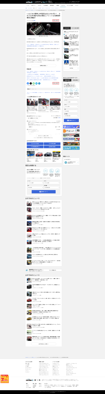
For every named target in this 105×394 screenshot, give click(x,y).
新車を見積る (53, 146)
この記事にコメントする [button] (33, 118)
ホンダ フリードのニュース (43, 373)
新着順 (59, 117)
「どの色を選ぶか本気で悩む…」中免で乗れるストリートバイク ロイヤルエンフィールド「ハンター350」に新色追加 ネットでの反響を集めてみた (46, 249)
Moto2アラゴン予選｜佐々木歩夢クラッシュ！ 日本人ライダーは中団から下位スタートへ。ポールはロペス (46, 228)
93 (57, 126)
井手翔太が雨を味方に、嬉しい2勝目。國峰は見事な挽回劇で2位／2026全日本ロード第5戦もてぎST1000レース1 (45, 311)
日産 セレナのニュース (43, 369)
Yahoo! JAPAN (77, 1)
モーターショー (28, 369)
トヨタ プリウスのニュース (43, 363)
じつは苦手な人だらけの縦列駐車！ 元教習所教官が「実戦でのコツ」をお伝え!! (41, 74)
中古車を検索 (53, 143)
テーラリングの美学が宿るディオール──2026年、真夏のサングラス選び (46, 331)
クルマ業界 (27, 364)
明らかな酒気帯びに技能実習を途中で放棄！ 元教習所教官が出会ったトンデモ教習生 (42, 79)
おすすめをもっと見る (43, 343)
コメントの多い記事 (75, 28)
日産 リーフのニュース (43, 370)
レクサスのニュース (55, 364)
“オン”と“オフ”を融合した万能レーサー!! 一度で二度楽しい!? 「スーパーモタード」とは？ (46, 305)
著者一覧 (54, 386)
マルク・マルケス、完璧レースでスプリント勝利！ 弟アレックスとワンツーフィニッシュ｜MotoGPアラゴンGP (43, 108)
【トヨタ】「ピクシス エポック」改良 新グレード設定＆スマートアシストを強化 (46, 299)
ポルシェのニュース (69, 369)
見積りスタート (45, 191)
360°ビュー (33, 5)
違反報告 (58, 121)
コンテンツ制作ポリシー (48, 386)
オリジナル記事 (70, 5)
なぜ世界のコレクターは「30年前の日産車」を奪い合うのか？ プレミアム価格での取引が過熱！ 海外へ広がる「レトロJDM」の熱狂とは (46, 317)
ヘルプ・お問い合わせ (47, 387)
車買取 (57, 5)
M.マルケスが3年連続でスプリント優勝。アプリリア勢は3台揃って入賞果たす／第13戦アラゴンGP (55, 108)
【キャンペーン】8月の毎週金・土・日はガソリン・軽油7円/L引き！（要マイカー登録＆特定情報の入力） (43, 93)
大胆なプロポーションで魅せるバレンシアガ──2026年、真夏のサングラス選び (46, 235)
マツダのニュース (55, 370)
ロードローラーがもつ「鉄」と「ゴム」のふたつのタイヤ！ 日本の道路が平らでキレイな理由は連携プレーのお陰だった (46, 261)
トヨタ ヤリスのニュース (43, 366)
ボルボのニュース (69, 374)
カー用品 (26, 366)
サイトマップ (58, 386)
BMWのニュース (69, 364)
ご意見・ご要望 (74, 386)
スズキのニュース (55, 373)
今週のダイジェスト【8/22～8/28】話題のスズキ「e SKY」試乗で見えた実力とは (46, 293)
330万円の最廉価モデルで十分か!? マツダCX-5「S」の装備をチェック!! (46, 285)
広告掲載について (63, 386)
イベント (26, 370)
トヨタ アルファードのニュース (44, 364)
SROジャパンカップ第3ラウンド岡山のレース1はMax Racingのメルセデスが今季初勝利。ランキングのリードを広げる (32, 109)
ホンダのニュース (55, 367)
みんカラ (40, 386)
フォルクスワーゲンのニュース (71, 367)
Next (61, 102)
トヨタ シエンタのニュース (43, 367)
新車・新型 (27, 363)
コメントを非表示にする (56, 115)
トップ (28, 5)
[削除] (8, 375)
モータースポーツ (28, 367)
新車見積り (52, 5)
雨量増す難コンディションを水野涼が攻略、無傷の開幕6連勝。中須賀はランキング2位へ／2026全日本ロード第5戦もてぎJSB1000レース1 (46, 337)
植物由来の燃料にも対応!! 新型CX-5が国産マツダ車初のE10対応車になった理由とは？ (46, 222)
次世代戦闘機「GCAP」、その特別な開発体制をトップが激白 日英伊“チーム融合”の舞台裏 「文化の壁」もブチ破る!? (46, 241)
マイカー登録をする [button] (52, 270)
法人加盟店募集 (69, 386)
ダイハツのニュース (55, 374)
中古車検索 (46, 5)
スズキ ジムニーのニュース (43, 374)
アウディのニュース (69, 366)
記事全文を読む (43, 65)
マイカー (76, 5)
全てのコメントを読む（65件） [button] (43, 135)
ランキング (67, 28)
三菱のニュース (55, 369)
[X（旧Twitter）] (37, 380)
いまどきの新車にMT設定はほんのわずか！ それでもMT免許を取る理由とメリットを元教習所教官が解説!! (43, 16)
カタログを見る (36, 143)
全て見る (71, 68)
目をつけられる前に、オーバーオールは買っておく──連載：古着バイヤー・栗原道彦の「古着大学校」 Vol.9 (46, 279)
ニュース (63, 5)
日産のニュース (55, 366)
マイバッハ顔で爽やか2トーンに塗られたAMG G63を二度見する (45, 254)
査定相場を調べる (35, 146)
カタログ (39, 5)
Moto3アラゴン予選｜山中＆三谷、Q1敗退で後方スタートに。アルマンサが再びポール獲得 (46, 325)
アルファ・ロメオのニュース (71, 373)
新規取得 (73, 1)
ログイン (70, 1)
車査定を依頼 (67, 80)
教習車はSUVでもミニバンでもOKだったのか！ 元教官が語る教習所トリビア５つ (41, 76)
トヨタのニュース (55, 363)
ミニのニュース (68, 370)
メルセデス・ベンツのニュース (71, 363)
